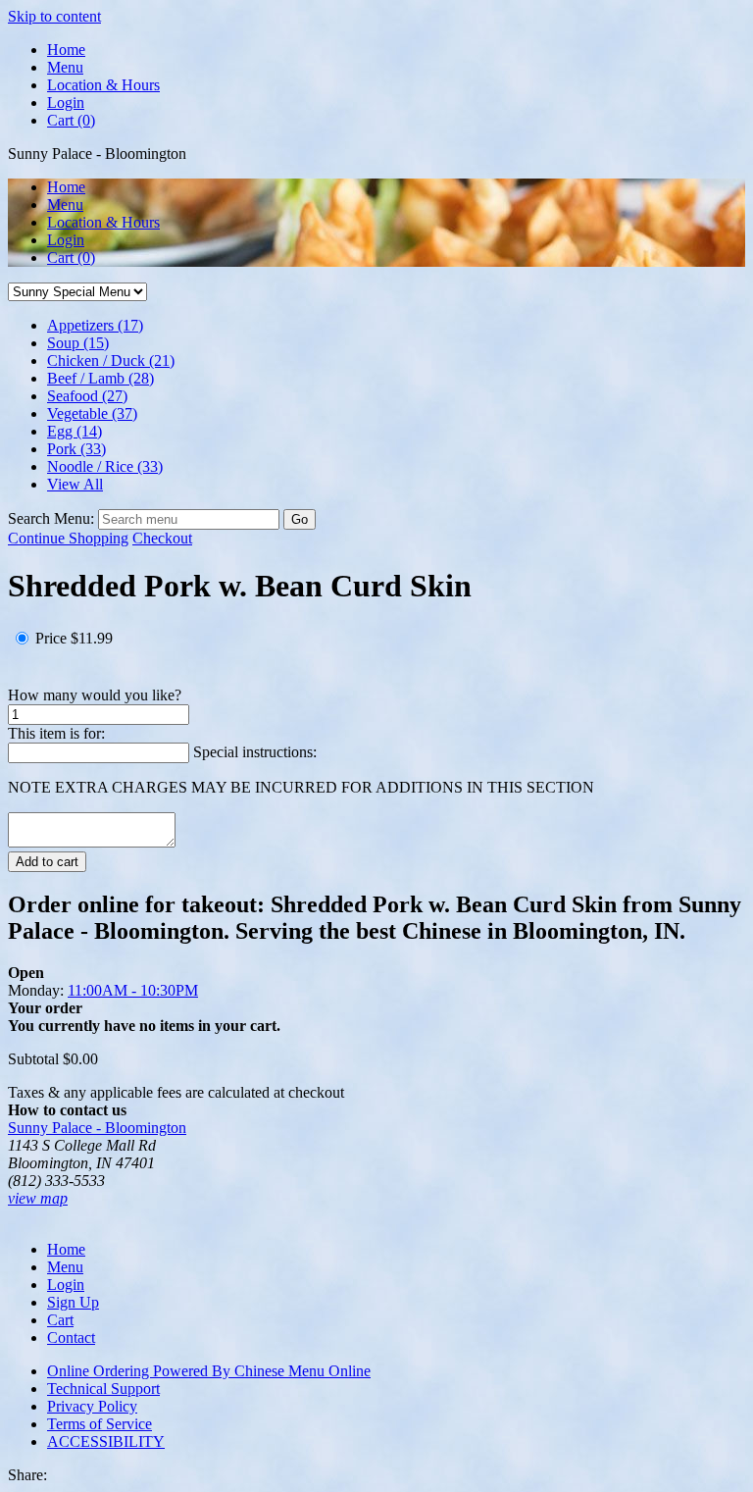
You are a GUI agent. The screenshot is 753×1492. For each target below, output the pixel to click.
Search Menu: (53, 518)
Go (299, 519)
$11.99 (92, 638)
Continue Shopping (68, 538)
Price (51, 638)
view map (38, 1198)
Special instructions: (255, 752)
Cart (71, 257)
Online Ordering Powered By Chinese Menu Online (209, 1371)
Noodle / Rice (105, 466)
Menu (65, 67)
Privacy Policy (92, 1406)
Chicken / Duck (111, 360)
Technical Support (103, 1388)
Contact (71, 1337)
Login (65, 102)
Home (66, 49)
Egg (74, 431)
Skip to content (54, 16)
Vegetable (92, 413)
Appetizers (95, 325)
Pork (76, 448)
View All (75, 484)
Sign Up (73, 1302)
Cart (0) (71, 120)
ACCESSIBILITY (106, 1441)
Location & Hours (103, 85)
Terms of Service (99, 1423)
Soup (78, 342)
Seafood (87, 395)
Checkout (162, 538)
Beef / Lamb (100, 378)
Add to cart (47, 861)
